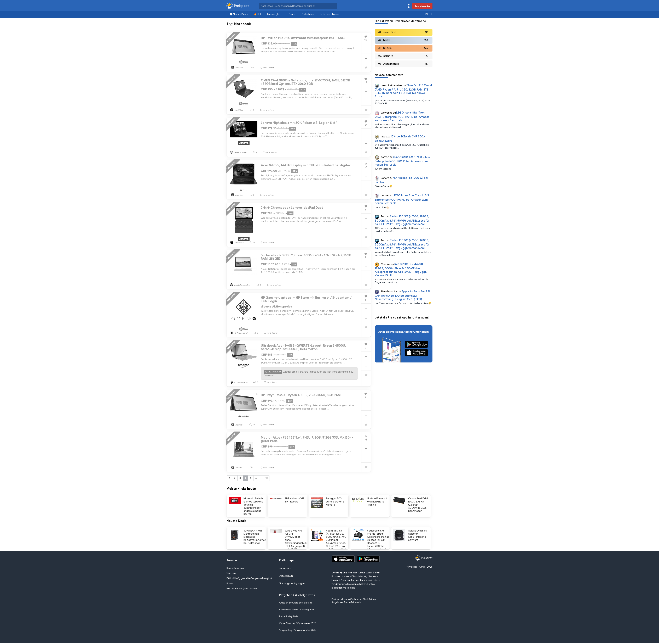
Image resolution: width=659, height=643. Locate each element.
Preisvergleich (274, 14)
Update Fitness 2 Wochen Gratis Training (377, 501)
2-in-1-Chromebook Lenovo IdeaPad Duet (292, 208)
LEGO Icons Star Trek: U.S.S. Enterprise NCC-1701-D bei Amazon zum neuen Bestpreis (402, 116)
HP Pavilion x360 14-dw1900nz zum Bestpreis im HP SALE (303, 38)
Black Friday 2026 (288, 616)
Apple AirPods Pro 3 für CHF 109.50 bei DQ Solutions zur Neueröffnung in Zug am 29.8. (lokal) (403, 295)
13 (254, 242)
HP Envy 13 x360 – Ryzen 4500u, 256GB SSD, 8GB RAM (301, 395)
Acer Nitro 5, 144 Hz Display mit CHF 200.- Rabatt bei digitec (306, 165)
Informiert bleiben (330, 14)
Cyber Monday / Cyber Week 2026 (297, 623)
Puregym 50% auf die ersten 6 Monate (335, 501)
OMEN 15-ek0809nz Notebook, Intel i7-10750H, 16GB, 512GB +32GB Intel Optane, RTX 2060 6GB (305, 82)
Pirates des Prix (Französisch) (242, 588)
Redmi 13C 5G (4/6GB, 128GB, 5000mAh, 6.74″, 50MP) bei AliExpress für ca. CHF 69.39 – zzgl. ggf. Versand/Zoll (402, 220)
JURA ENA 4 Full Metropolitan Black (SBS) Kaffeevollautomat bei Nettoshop (255, 537)
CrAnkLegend (240, 333)
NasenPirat (389, 32)
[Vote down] (365, 58)
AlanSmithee (391, 64)
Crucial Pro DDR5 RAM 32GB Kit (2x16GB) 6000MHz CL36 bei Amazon (418, 504)
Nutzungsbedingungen (292, 583)
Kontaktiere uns (235, 568)
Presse (230, 583)
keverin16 (239, 242)
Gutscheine (308, 14)
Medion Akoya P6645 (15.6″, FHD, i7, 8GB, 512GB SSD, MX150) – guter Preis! (307, 439)
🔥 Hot (257, 14)
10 (266, 478)
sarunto (388, 56)
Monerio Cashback (351, 599)
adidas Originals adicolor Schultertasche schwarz (417, 535)
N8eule (387, 48)
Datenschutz (286, 575)
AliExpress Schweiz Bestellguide (296, 609)
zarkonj (238, 424)
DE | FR (428, 14)
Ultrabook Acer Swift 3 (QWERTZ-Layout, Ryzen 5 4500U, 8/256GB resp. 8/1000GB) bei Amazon (303, 347)
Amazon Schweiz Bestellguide (295, 602)
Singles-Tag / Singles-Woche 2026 (297, 630)
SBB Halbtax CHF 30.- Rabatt (294, 500)
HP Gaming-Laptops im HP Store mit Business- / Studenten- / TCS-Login (306, 299)
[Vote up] (366, 49)
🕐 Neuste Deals (238, 14)
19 (254, 424)
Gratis (291, 14)
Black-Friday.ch (352, 602)
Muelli (386, 40)
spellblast (239, 110)
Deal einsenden (422, 6)
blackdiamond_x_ (242, 285)
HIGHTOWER (240, 152)
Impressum (285, 568)
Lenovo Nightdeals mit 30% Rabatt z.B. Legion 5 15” (299, 123)
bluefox (239, 67)
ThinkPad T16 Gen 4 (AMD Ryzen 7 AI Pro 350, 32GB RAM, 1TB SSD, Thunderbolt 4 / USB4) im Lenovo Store (403, 91)
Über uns (231, 573)
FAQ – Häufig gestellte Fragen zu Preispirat (249, 578)
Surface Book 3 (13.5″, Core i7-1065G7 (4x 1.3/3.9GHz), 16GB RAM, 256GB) (306, 257)
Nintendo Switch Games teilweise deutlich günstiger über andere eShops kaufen (253, 506)
